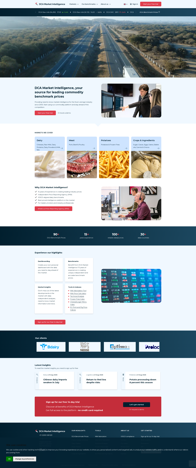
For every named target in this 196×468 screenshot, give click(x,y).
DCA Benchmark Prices (80, 436)
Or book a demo (64, 113)
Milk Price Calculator (78, 293)
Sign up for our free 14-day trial (50, 322)
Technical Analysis (77, 296)
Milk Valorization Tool (78, 291)
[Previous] (35, 12)
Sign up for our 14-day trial (150, 436)
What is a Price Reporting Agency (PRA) (53, 209)
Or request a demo (136, 409)
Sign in (135, 4)
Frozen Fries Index (77, 299)
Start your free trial (150, 4)
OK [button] (9, 459)
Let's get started (136, 405)
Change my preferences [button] (24, 459)
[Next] (136, 12)
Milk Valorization (100, 436)
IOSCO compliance (127, 436)
